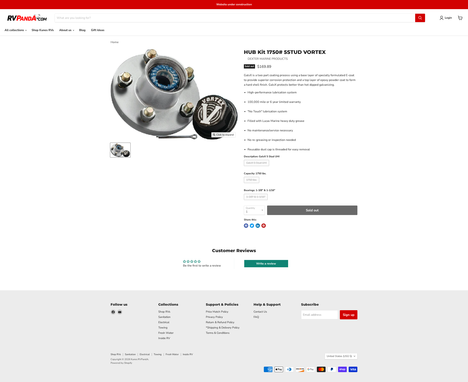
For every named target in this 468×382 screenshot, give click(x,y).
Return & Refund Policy (220, 322)
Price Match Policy (217, 311)
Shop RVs (164, 311)
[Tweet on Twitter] (252, 225)
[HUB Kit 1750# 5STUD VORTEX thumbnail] (120, 150)
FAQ (256, 317)
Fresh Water (165, 333)
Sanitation (164, 317)
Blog (82, 30)
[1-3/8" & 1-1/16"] (256, 201)
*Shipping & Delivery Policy (222, 327)
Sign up (348, 315)
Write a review (266, 264)
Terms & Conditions (217, 333)
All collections (15, 30)
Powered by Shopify (121, 363)
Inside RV (164, 338)
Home (115, 42)
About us (65, 30)
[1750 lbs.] (252, 184)
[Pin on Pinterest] (263, 225)
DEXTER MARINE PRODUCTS (268, 59)
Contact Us (260, 311)
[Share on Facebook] (246, 225)
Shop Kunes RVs (43, 30)
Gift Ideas (97, 30)
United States (339, 356)
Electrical (163, 322)
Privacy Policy (214, 317)
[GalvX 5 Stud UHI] (257, 167)
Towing (162, 327)
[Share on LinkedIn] (258, 225)
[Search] (420, 18)
